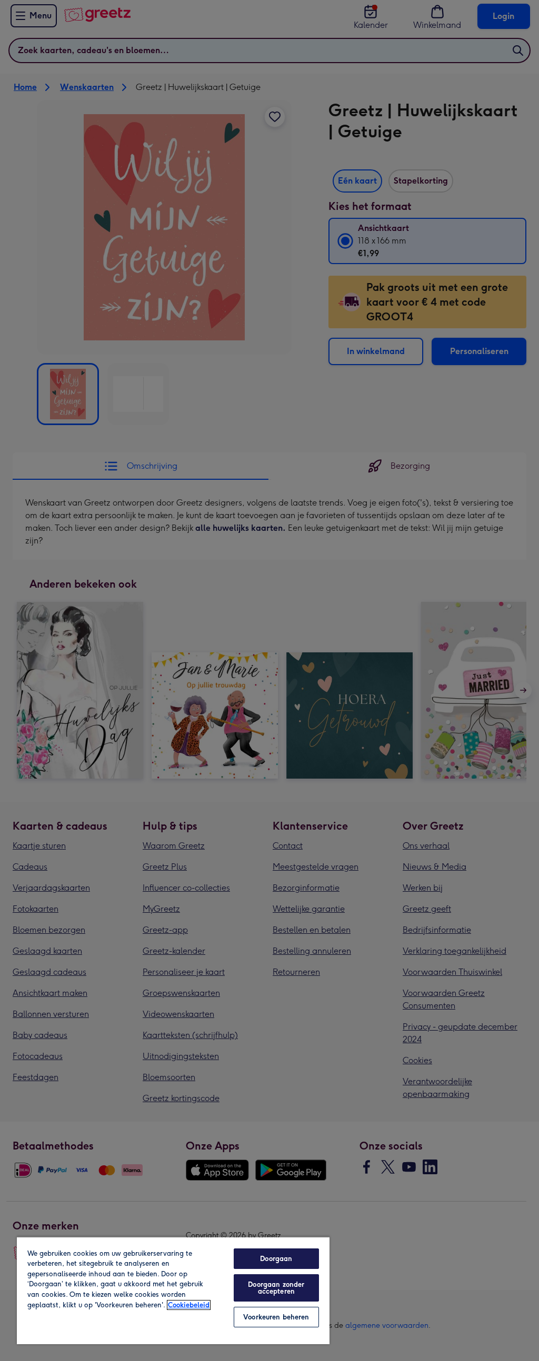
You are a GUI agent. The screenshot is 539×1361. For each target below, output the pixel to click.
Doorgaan (276, 1259)
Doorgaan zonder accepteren (276, 1288)
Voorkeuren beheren (276, 1317)
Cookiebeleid (188, 1305)
